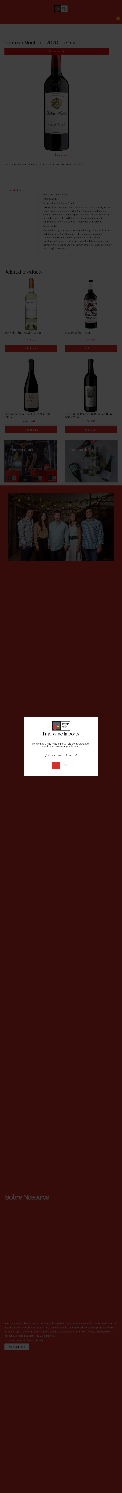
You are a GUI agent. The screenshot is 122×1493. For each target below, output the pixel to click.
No (65, 765)
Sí (56, 765)
